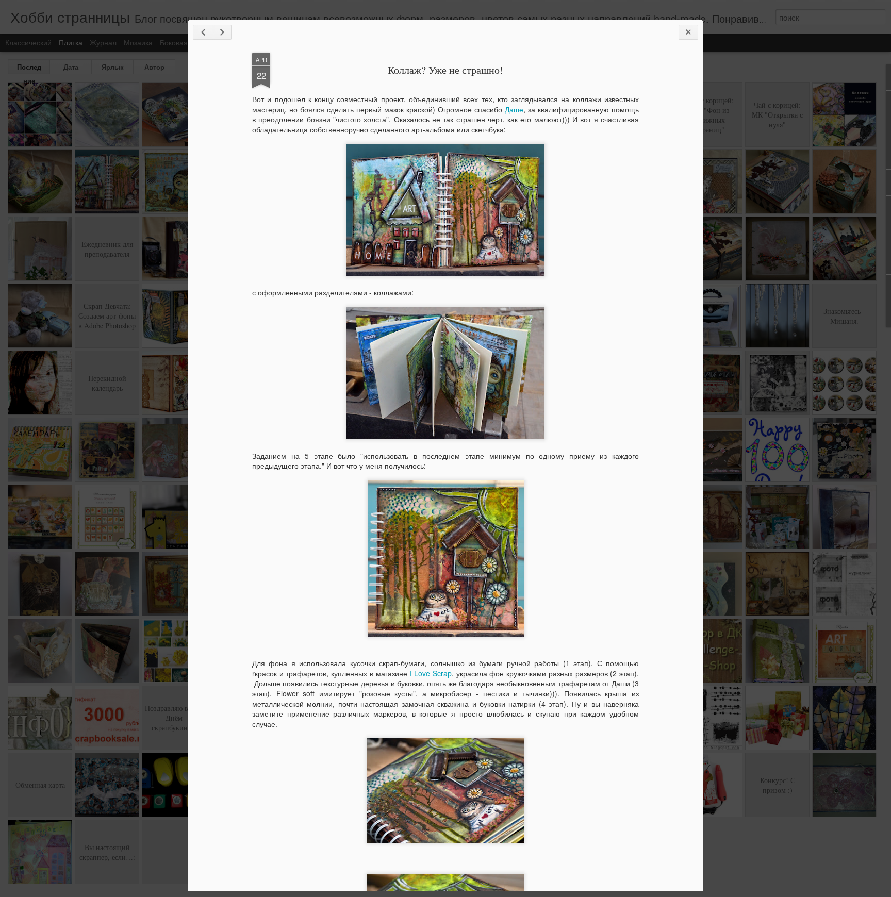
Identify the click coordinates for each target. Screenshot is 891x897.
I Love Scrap (430, 673)
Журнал (103, 42)
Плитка (70, 42)
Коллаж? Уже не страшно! (445, 70)
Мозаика (138, 42)
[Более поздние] (202, 32)
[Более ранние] (222, 32)
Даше (514, 109)
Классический (28, 42)
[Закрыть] (688, 32)
